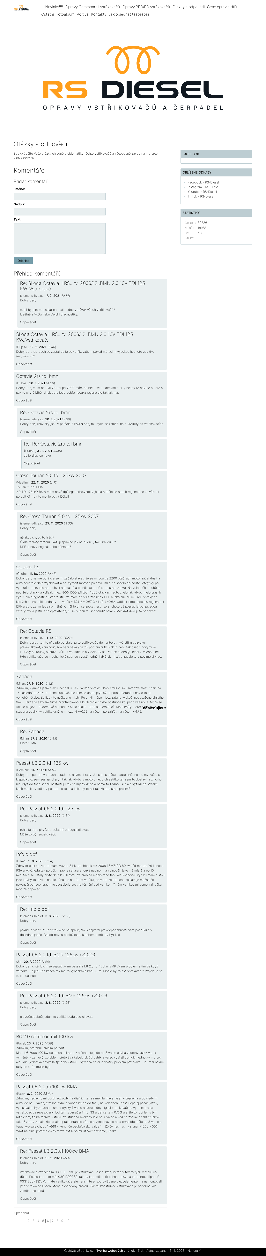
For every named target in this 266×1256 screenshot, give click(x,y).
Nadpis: (19, 204)
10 (68, 1221)
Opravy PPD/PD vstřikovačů (146, 6)
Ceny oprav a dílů (222, 6)
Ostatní (47, 14)
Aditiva (83, 14)
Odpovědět (28, 322)
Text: (17, 219)
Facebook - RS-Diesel (203, 182)
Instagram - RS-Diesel (203, 187)
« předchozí (22, 1213)
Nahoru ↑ (195, 1250)
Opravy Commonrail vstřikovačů (92, 6)
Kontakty (98, 14)
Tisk (141, 1250)
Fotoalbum (65, 14)
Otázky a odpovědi (189, 6)
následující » (155, 708)
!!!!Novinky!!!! (52, 6)
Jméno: (19, 189)
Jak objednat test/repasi (130, 14)
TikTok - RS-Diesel (201, 196)
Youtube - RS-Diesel (202, 192)
